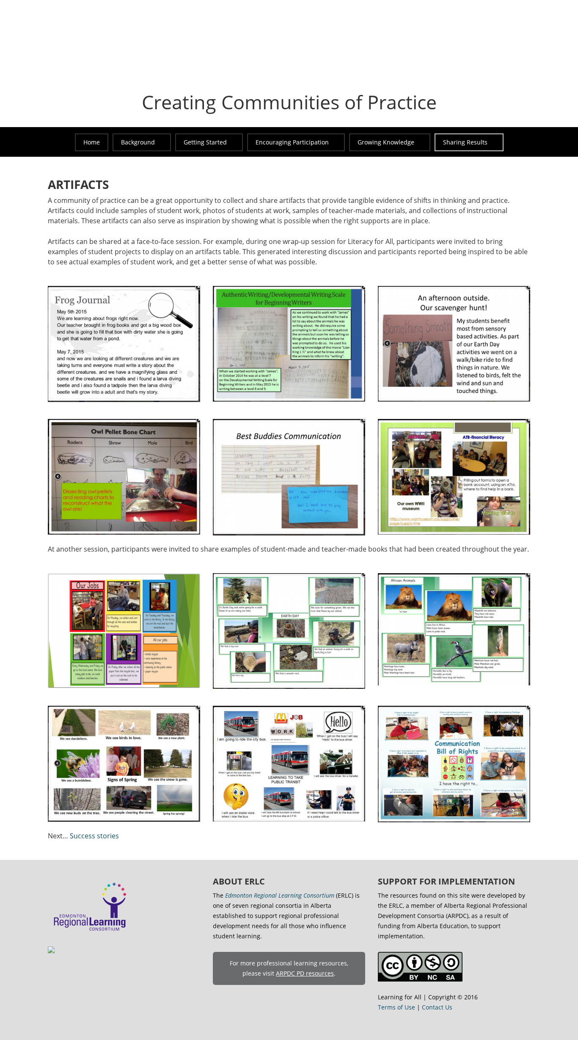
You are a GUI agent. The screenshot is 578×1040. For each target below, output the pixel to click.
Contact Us (437, 1007)
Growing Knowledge (386, 142)
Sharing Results (465, 142)
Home (91, 142)
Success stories (94, 835)
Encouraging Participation (292, 142)
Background (138, 142)
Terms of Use (396, 1007)
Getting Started (205, 142)
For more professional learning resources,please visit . (289, 968)
